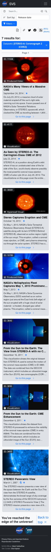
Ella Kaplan (15, 549)
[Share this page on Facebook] (35, 30)
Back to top (43, 519)
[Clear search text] (41, 11)
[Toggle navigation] (45, 3)
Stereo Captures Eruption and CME (25, 217)
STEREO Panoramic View (19, 479)
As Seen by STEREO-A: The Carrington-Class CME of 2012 (22, 153)
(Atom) (46, 31)
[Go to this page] (25, 69)
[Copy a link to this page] (24, 30)
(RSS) (46, 28)
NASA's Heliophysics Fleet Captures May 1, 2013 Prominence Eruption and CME (25, 284)
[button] (46, 45)
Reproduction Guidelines (11, 542)
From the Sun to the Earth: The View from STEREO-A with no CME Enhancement (25, 350)
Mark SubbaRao (18, 546)
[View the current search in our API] (17, 30)
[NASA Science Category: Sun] (27, 93)
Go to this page (23, 116)
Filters (9, 23)
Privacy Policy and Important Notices (15, 539)
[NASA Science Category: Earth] (21, 482)
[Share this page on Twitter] (29, 30)
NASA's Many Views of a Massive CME (24, 88)
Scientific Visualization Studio (12, 3)
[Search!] (46, 11)
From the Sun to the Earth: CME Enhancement (24, 415)
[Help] (4, 11)
